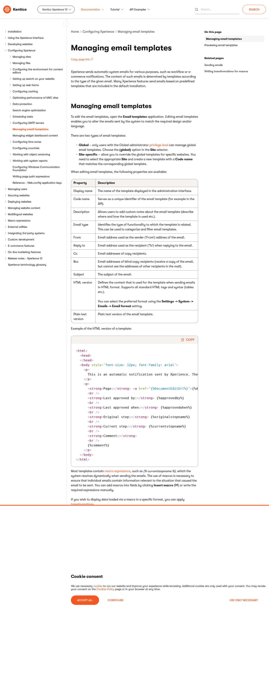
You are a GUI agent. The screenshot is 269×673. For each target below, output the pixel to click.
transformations (82, 504)
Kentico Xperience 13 (54, 9)
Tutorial (114, 9)
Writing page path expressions (31, 176)
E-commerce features (21, 245)
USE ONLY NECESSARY (244, 600)
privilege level (158, 145)
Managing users (17, 189)
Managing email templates (30, 129)
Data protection (22, 104)
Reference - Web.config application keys (37, 182)
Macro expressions (19, 220)
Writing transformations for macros (226, 71)
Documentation (90, 9)
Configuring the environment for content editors (38, 71)
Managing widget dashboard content (35, 135)
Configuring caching (25, 91)
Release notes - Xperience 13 (25, 258)
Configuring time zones (27, 141)
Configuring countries (26, 148)
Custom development (21, 239)
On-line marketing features (24, 252)
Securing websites (19, 195)
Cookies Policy (105, 589)
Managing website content (24, 208)
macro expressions (117, 471)
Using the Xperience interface (26, 37)
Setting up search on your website (33, 78)
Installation (14, 31)
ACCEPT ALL (85, 600)
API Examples (138, 9)
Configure (115, 600)
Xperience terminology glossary (27, 264)
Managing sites (22, 56)
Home (75, 31)
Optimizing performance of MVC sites (35, 97)
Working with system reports (30, 160)
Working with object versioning (31, 154)
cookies (97, 586)
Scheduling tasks (23, 116)
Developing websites (20, 44)
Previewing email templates (220, 45)
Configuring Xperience (21, 50)
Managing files (21, 63)
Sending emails (213, 65)
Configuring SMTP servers (28, 122)
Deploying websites (19, 201)
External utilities (17, 226)
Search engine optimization (29, 110)
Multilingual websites (20, 214)
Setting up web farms (26, 85)
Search (254, 9)
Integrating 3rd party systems (26, 233)
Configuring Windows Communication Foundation (36, 168)
